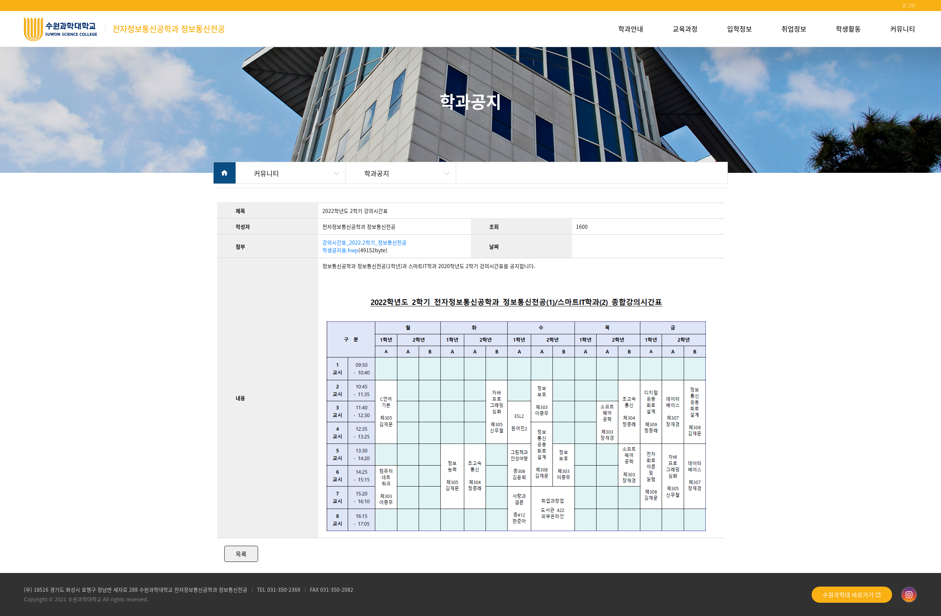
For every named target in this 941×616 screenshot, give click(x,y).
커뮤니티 (902, 28)
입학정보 (739, 28)
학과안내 (630, 28)
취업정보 (793, 28)
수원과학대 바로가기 (849, 594)
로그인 (908, 5)
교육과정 (685, 28)
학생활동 (848, 28)
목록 (241, 553)
